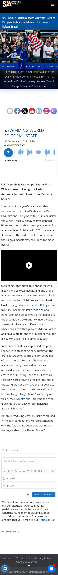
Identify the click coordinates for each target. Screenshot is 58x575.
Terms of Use (47, 520)
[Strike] (16, 471)
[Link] (35, 471)
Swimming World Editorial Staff (24, 132)
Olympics (19, 399)
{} (39, 471)
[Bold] (4, 471)
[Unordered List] (24, 471)
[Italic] (8, 471)
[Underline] (12, 471)
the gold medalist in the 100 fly (29, 305)
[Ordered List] (20, 471)
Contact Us (7, 558)
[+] (43, 471)
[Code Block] (31, 471)
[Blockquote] (27, 471)
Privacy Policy (43, 558)
